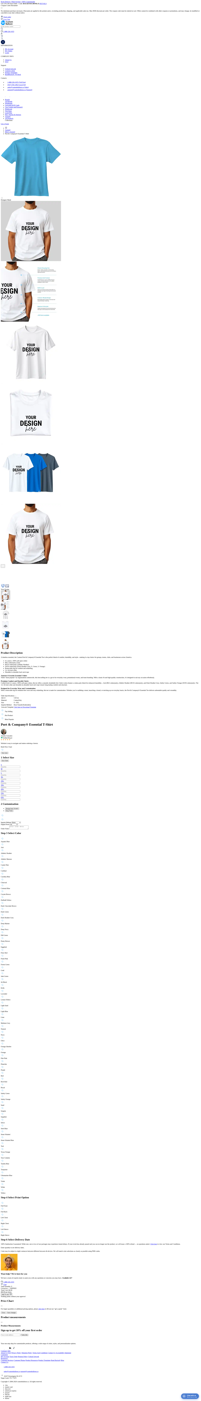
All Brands (8, 101)
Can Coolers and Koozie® (14, 107)
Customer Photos (19, 1360)
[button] (100, 38)
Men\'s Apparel (10, 132)
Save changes (11, 1312)
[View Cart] (2, 36)
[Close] (2, 1322)
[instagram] (7, 96)
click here (41, 1309)
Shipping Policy (27, 1353)
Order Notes (5, 829)
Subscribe (24, 1335)
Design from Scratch (12, 808)
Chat (4, 1284)
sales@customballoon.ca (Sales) (18, 87)
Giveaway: (9, 1288)
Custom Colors (10, 71)
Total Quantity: (6, 1286)
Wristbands (8, 103)
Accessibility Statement (63, 1353)
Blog (62, 1360)
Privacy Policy (16, 1353)
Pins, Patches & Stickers (13, 115)
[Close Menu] (3, 43)
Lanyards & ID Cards (12, 105)
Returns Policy (23, 1356)
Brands (7, 100)
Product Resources (32, 1360)
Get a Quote (5, 124)
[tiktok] (12, 96)
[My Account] (1, 34)
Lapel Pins (8, 113)
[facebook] (3, 96)
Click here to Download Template (25, 707)
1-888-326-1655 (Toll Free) (16, 82)
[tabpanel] (100, 816)
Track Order (14, 1356)
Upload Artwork (10, 69)
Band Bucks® (55, 1360)
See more (5, 753)
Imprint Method (6, 822)
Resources (4, 1358)
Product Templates (11, 73)
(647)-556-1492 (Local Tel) (16, 85)
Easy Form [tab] (9, 811)
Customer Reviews (7, 1360)
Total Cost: (6, 1290)
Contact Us (51, 1353)
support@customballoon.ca (29, 1371)
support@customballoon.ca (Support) (19, 90)
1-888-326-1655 (8, 1282)
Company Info (5, 1351)
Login (7, 53)
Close (3, 1312)
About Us (8, 60)
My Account (9, 49)
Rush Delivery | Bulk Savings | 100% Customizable (18, 2)
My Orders (8, 51)
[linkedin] (10, 1349)
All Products (9, 118)
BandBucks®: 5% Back (13, 74)
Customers (4, 1355)
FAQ (6, 62)
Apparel (7, 116)
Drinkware (8, 109)
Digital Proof (5, 824)
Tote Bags (8, 111)
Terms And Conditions (40, 1353)
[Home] (6, 128)
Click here (153, 1244)
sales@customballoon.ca (12, 1371)
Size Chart (5, 760)
